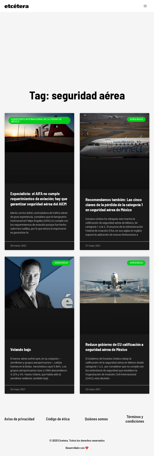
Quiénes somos (96, 419)
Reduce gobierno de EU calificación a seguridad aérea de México (114, 347)
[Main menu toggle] (145, 6)
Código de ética (58, 419)
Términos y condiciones (134, 418)
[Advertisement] (77, 59)
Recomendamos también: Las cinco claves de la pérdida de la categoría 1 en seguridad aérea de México (114, 204)
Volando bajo (20, 349)
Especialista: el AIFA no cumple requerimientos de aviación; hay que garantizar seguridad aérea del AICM (38, 198)
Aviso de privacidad (19, 419)
